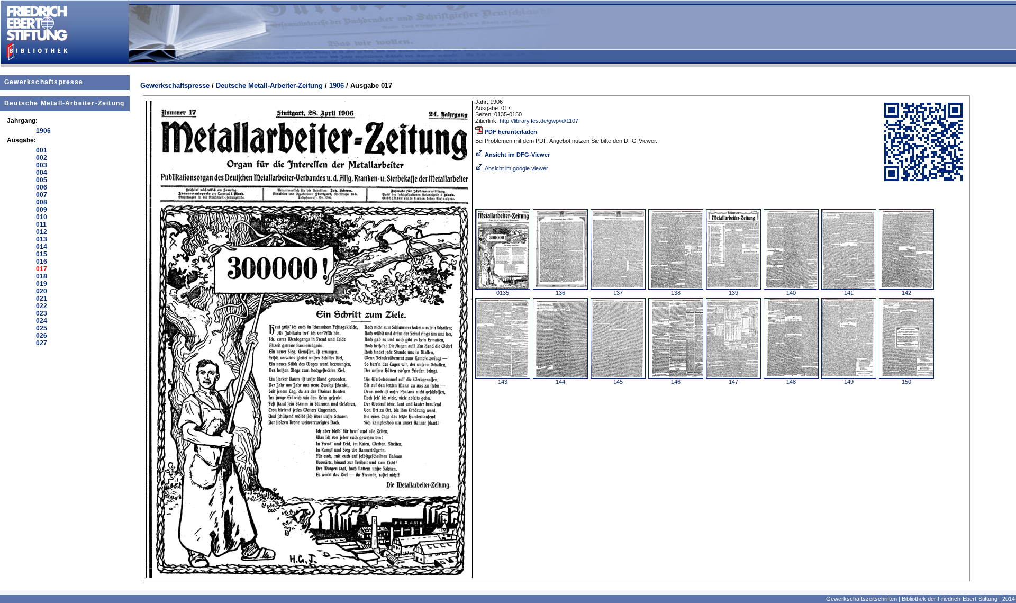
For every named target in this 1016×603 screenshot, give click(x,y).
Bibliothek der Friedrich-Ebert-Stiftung (949, 599)
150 (906, 382)
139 (733, 293)
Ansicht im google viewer (516, 168)
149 (849, 382)
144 (560, 382)
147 (733, 382)
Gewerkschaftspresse (44, 82)
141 (849, 293)
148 (791, 382)
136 (560, 293)
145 (618, 382)
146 (676, 382)
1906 (336, 85)
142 (906, 293)
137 (618, 293)
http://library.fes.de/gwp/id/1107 (539, 121)
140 (791, 293)
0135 (502, 293)
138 (676, 293)
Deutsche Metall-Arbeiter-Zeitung (64, 103)
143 (502, 382)
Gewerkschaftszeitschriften (861, 599)
